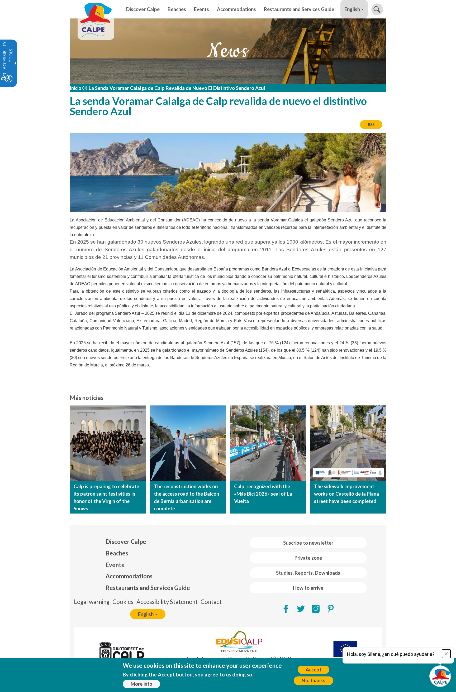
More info (141, 684)
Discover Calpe (126, 541)
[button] (377, 9)
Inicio (75, 88)
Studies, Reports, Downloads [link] (308, 573)
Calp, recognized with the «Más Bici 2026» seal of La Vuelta (263, 493)
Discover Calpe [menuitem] (143, 9)
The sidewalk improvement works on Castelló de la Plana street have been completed (346, 493)
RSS (371, 124)
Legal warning (92, 601)
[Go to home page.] (96, 9)
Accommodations (129, 576)
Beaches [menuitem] (177, 9)
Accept (313, 669)
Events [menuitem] (201, 9)
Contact (211, 601)
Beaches (117, 553)
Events (115, 564)
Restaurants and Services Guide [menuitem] (299, 9)
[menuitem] (148, 541)
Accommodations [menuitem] (236, 9)
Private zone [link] (308, 558)
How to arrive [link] (308, 588)
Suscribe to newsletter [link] (308, 543)
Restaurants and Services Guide (148, 587)
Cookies (123, 601)
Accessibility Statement (167, 601)
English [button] (352, 9)
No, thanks (313, 680)
